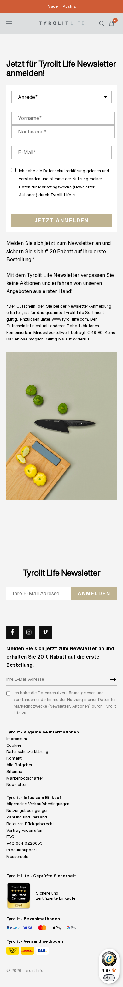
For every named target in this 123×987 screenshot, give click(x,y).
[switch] (109, 977)
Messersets (17, 857)
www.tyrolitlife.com (70, 319)
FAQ (10, 837)
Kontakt (14, 758)
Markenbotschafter (24, 778)
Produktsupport (21, 850)
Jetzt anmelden (61, 220)
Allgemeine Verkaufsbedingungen (37, 804)
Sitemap (14, 771)
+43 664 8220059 (24, 843)
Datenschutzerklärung (64, 171)
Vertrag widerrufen (24, 830)
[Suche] (102, 23)
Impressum (16, 739)
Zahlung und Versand (26, 817)
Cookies (14, 745)
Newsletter (16, 784)
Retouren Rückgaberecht (30, 824)
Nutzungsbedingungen (27, 810)
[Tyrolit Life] (61, 23)
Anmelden (94, 593)
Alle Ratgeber (19, 765)
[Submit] (113, 679)
